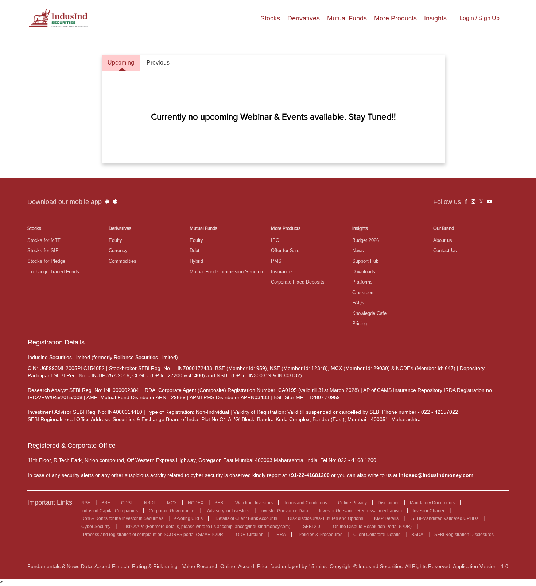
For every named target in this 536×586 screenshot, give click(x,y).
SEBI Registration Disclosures (464, 534)
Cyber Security (95, 526)
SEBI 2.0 (311, 526)
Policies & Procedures (320, 534)
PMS (276, 261)
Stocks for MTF (44, 240)
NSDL (150, 502)
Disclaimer (388, 502)
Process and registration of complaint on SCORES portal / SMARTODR (153, 534)
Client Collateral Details (376, 534)
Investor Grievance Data (284, 510)
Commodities (122, 261)
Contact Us (445, 250)
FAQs (358, 302)
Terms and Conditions (305, 502)
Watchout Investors (254, 502)
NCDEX (195, 502)
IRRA (280, 534)
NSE (85, 502)
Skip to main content (25, 6)
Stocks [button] (270, 18)
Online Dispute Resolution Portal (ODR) (372, 526)
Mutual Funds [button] (347, 18)
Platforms (362, 282)
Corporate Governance (171, 510)
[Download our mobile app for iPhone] (115, 201)
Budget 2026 (365, 240)
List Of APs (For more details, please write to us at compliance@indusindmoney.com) (206, 526)
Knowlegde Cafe (369, 313)
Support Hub (365, 261)
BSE (105, 502)
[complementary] (466, 201)
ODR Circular (249, 534)
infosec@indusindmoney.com (436, 475)
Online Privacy (352, 502)
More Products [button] (395, 18)
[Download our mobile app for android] (107, 201)
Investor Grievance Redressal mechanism (360, 510)
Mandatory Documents (432, 502)
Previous (158, 62)
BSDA (417, 534)
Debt (194, 250)
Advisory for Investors (228, 510)
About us (442, 240)
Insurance (281, 271)
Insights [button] (435, 18)
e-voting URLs (188, 518)
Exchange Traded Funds (53, 271)
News (358, 250)
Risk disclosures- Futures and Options (325, 518)
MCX (172, 502)
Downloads (363, 271)
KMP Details (386, 518)
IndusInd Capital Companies (109, 510)
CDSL (127, 502)
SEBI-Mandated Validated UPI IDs (444, 518)
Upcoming (121, 62)
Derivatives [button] (303, 18)
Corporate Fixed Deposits (298, 282)
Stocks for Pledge (46, 261)
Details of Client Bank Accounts (246, 518)
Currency (118, 250)
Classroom (363, 292)
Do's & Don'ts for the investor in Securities (122, 518)
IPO (275, 240)
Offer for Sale (285, 250)
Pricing (359, 323)
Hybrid (196, 261)
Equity (115, 240)
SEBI (219, 502)
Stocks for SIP (43, 250)
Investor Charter (428, 510)
